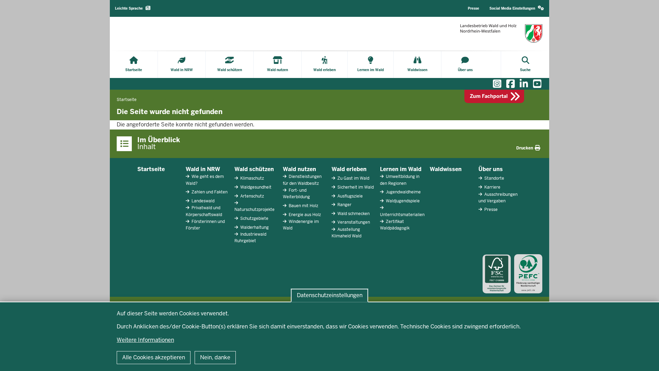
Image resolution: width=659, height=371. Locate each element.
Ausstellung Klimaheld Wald (346, 233)
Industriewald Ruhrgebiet (250, 238)
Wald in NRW (203, 169)
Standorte (493, 178)
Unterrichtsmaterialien (402, 214)
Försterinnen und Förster (205, 225)
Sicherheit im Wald (355, 187)
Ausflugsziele (349, 196)
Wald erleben (349, 169)
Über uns (490, 169)
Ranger (343, 204)
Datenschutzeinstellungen (329, 295)
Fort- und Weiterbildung (296, 194)
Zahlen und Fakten (209, 192)
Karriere (491, 187)
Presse (490, 209)
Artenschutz (251, 196)
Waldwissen (446, 169)
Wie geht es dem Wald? (205, 180)
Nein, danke (215, 357)
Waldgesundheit (255, 187)
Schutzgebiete (253, 218)
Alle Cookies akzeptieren (153, 357)
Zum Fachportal (489, 96)
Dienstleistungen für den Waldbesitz (302, 180)
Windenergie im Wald (301, 225)
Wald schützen (254, 169)
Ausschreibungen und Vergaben (498, 198)
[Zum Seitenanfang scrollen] (645, 358)
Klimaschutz (251, 178)
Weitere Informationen (145, 340)
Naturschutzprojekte (254, 209)
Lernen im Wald (400, 169)
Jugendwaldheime (403, 192)
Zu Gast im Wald (352, 178)
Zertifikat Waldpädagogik (394, 225)
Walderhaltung (254, 227)
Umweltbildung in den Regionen (399, 180)
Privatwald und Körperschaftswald (204, 211)
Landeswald (202, 201)
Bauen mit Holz (303, 206)
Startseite (151, 169)
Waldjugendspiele (402, 201)
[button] (516, 8)
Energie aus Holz (304, 214)
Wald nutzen (299, 169)
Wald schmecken (353, 213)
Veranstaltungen (353, 222)
